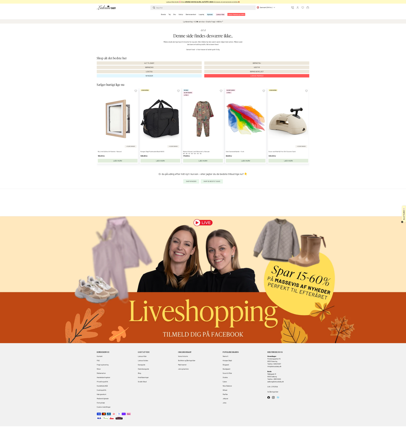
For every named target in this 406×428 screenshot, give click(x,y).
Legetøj (201, 14)
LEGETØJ (149, 71)
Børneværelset (191, 14)
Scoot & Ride (227, 373)
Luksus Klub (142, 356)
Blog (139, 373)
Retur (99, 369)
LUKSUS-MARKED (256, 76)
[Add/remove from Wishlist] (136, 91)
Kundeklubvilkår (102, 386)
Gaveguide (141, 365)
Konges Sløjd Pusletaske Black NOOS (152, 151)
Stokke (225, 377)
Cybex (225, 382)
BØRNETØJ (257, 63)
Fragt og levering (102, 365)
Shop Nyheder (191, 181)
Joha (224, 403)
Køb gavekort (101, 394)
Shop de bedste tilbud (212, 181)
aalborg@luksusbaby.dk (275, 382)
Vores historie (183, 356)
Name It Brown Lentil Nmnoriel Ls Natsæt (196, 151)
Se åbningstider (272, 392)
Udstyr (180, 14)
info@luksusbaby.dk (274, 366)
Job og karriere (183, 369)
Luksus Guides (143, 360)
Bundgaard (226, 369)
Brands (163, 14)
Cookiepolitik (101, 390)
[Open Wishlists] (302, 7)
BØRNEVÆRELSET (257, 71)
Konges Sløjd (227, 360)
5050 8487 (277, 364)
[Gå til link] (203, 279)
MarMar (225, 394)
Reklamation (101, 373)
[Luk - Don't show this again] (402, 222)
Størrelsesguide (143, 369)
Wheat (225, 390)
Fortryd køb (101, 403)
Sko (174, 14)
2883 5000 (277, 379)
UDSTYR (257, 67)
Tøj (169, 14)
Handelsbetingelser (103, 377)
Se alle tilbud (142, 382)
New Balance (227, 386)
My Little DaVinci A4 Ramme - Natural (109, 151)
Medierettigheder (103, 398)
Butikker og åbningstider (186, 360)
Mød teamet (182, 365)
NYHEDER (149, 76)
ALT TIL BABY (149, 63)
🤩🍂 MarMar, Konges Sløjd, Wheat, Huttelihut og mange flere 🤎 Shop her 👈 (203, 2)
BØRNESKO (149, 67)
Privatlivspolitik (102, 382)
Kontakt (100, 356)
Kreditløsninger (143, 377)
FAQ (98, 360)
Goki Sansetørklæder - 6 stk (235, 151)
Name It (225, 356)
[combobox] (203, 7)
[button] (307, 7)
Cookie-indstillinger (103, 407)
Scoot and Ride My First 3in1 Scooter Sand (282, 151)
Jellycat (225, 398)
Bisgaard (226, 365)
